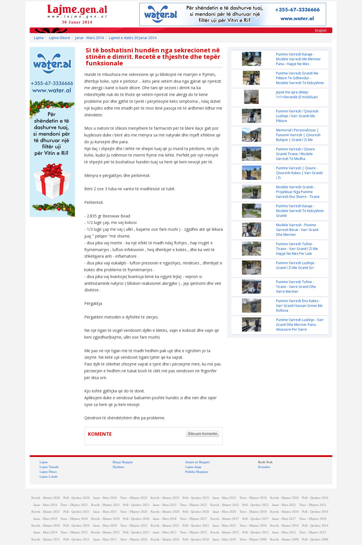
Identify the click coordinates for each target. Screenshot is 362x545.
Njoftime (118, 467)
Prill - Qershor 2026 (76, 497)
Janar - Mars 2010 (224, 539)
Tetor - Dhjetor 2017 (193, 518)
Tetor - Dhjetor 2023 (74, 504)
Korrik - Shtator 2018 (105, 518)
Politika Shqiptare (196, 471)
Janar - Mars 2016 (105, 525)
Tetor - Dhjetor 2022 (193, 504)
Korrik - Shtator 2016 (45, 525)
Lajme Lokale (49, 476)
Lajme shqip (193, 467)
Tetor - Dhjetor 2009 (253, 539)
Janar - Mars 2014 (89, 37)
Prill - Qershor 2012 (255, 532)
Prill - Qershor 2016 (76, 525)
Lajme (39, 37)
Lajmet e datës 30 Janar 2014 (132, 37)
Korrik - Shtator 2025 (165, 497)
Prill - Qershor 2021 (76, 511)
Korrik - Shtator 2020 (165, 511)
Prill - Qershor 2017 (255, 518)
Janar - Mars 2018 (164, 518)
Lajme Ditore (59, 37)
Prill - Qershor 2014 (315, 525)
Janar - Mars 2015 (224, 525)
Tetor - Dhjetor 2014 (253, 525)
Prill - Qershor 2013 (136, 532)
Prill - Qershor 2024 (315, 497)
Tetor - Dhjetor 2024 (253, 497)
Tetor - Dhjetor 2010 (133, 539)
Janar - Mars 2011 (105, 539)
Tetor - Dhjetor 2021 (312, 504)
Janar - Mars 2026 (105, 497)
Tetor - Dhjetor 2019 (253, 511)
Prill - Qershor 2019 (315, 511)
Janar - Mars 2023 (164, 504)
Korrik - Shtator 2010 (165, 539)
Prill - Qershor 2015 (196, 525)
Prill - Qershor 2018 (136, 518)
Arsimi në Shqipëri (197, 462)
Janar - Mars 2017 (284, 518)
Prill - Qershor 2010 (196, 539)
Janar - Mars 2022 (284, 504)
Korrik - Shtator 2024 (284, 497)
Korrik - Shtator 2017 (224, 518)
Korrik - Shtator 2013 (105, 532)
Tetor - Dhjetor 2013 (74, 532)
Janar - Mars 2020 (224, 511)
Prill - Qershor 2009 (315, 539)
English (321, 31)
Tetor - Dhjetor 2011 (312, 532)
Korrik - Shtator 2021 (45, 511)
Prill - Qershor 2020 (196, 511)
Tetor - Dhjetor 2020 (133, 511)
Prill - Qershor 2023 (136, 504)
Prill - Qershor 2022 (255, 504)
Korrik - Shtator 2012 (224, 532)
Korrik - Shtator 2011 (45, 539)
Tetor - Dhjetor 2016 (312, 518)
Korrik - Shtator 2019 (284, 511)
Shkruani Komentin (202, 433)
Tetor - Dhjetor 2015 (133, 525)
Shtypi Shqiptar (123, 462)
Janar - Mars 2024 (45, 504)
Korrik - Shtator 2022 (224, 504)
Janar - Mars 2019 (45, 518)
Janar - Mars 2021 (105, 511)
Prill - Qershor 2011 (76, 539)
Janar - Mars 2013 (164, 532)
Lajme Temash (49, 467)
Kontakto (264, 467)
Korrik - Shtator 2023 (105, 504)
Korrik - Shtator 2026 (45, 497)
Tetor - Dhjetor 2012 (193, 532)
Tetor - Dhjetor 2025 (133, 497)
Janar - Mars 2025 (224, 497)
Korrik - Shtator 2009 (284, 539)
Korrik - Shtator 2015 (165, 525)
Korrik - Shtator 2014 (284, 525)
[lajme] (77, 11)
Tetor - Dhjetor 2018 (74, 518)
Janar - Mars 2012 (284, 532)
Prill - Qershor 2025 (196, 497)
